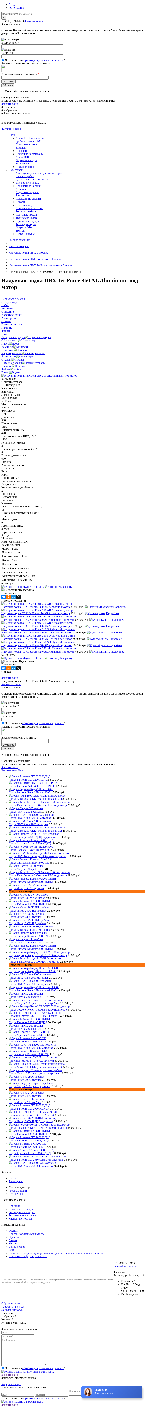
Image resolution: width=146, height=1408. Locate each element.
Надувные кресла (26, 214)
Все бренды (16, 1193)
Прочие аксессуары (27, 221)
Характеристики (11, 353)
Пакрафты (22, 150)
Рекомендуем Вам (12, 770)
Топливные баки (26, 211)
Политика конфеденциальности (28, 1256)
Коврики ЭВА (24, 227)
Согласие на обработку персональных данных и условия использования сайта (56, 1253)
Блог (11, 1249)
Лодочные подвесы (27, 192)
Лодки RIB (22, 157)
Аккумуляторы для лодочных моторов (39, 173)
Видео (5, 372)
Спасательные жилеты (29, 208)
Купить (101, 613)
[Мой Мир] (13, 597)
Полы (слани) (24, 205)
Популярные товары (21, 1209)
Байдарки (21, 147)
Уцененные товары (20, 1218)
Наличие (6, 365)
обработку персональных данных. (43, 60)
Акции (13, 1240)
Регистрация (16, 7)
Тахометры (22, 195)
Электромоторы (25, 166)
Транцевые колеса (27, 217)
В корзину (66, 586)
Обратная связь (10, 1303)
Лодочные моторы (27, 144)
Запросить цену (33, 1401)
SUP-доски (22, 163)
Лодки (12, 134)
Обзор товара (9, 340)
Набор (5, 343)
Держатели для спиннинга (32, 179)
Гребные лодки (18, 1190)
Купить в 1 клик (34, 586)
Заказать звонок (34, 21)
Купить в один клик (41, 1371)
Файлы (5, 369)
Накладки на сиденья (28, 198)
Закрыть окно (9, 103)
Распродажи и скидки (22, 1212)
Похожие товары (11, 362)
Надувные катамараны (29, 153)
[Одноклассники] (8, 597)
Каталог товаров (11, 128)
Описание (7, 350)
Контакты (14, 1243)
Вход (12, 4)
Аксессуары (16, 169)
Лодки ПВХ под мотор (30, 137)
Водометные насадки (28, 185)
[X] (18, 597)
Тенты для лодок (26, 224)
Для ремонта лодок (27, 182)
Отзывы (6, 359)
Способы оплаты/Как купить (26, 1233)
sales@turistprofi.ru (125, 1265)
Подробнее (120, 606)
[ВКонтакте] (3, 597)
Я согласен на (35, 60)
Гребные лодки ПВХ (28, 141)
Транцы (20, 230)
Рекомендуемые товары (23, 1215)
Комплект (7, 346)
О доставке (15, 1237)
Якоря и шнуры (25, 233)
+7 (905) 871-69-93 (12, 21)
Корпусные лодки (26, 160)
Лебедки (21, 189)
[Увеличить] (39, 375)
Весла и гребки (25, 176)
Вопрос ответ (17, 1246)
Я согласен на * (35, 1368)
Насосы (20, 201)
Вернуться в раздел (13, 337)
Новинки (14, 1205)
